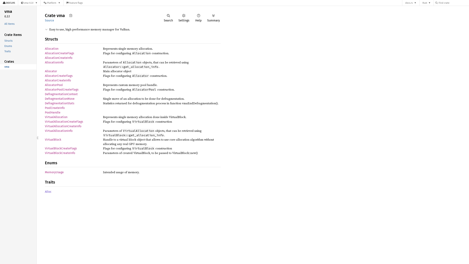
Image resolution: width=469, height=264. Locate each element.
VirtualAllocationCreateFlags (64, 121)
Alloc (48, 191)
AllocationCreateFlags (59, 53)
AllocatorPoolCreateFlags (61, 89)
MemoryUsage (54, 172)
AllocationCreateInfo (58, 58)
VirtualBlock (53, 139)
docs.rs (409, 2)
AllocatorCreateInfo (58, 80)
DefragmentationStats (59, 103)
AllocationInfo (54, 62)
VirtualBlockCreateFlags (61, 148)
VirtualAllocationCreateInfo (63, 126)
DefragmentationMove (60, 98)
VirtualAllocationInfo (59, 131)
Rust (424, 2)
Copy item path (71, 15)
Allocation (51, 48)
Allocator (51, 71)
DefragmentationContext (61, 94)
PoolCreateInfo (55, 108)
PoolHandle (52, 112)
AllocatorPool (54, 85)
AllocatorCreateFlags (59, 76)
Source (49, 20)
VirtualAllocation (56, 117)
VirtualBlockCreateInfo (60, 153)
